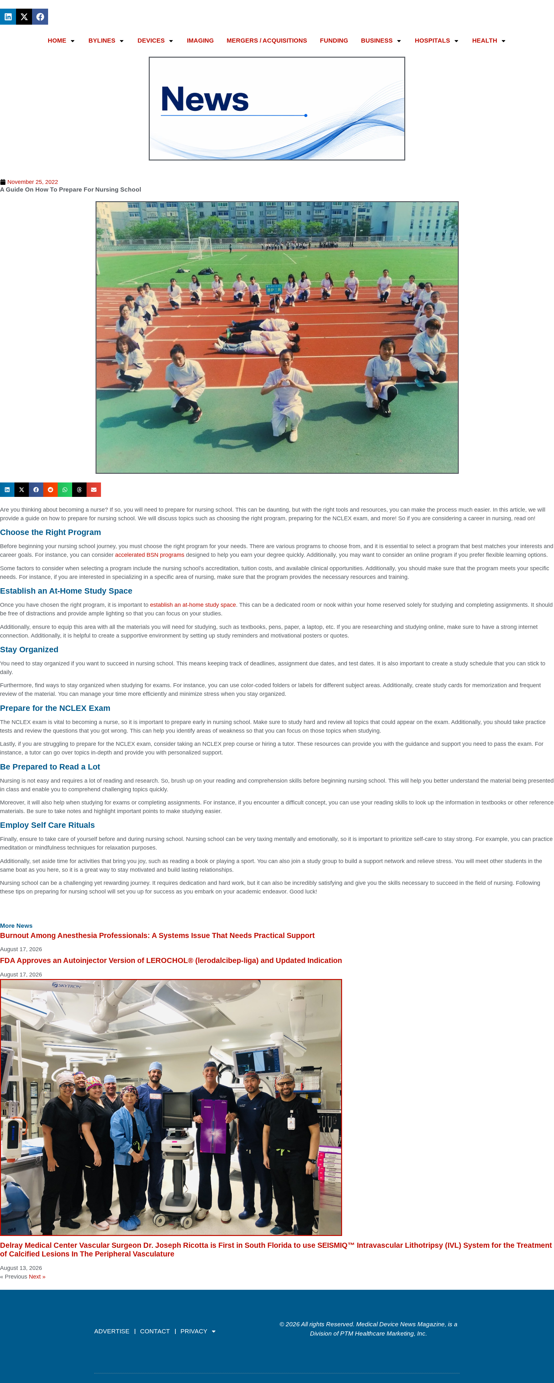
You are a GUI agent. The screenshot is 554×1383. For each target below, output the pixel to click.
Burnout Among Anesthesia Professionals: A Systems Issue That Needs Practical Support (157, 935)
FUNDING (334, 40)
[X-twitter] (24, 17)
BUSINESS (377, 40)
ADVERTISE (112, 1331)
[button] (7, 489)
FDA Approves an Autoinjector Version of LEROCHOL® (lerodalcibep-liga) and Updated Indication (171, 960)
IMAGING (200, 40)
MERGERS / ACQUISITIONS (267, 40)
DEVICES (151, 40)
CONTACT (155, 1331)
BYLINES (101, 40)
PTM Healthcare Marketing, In (381, 1333)
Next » (37, 1276)
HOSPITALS (432, 40)
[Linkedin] (8, 17)
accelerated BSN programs (149, 555)
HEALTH (484, 40)
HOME (57, 40)
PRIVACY (193, 1331)
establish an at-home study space (193, 605)
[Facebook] (40, 17)
